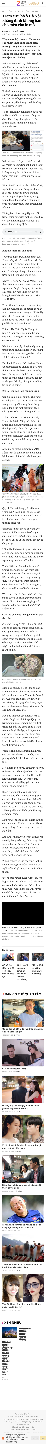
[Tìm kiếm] (42, 3)
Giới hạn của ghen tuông (14, 1069)
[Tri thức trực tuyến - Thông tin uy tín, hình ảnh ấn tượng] (27, 3)
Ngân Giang (7, 31)
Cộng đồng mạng (27, 11)
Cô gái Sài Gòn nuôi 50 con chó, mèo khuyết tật (8, 971)
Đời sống (8, 11)
